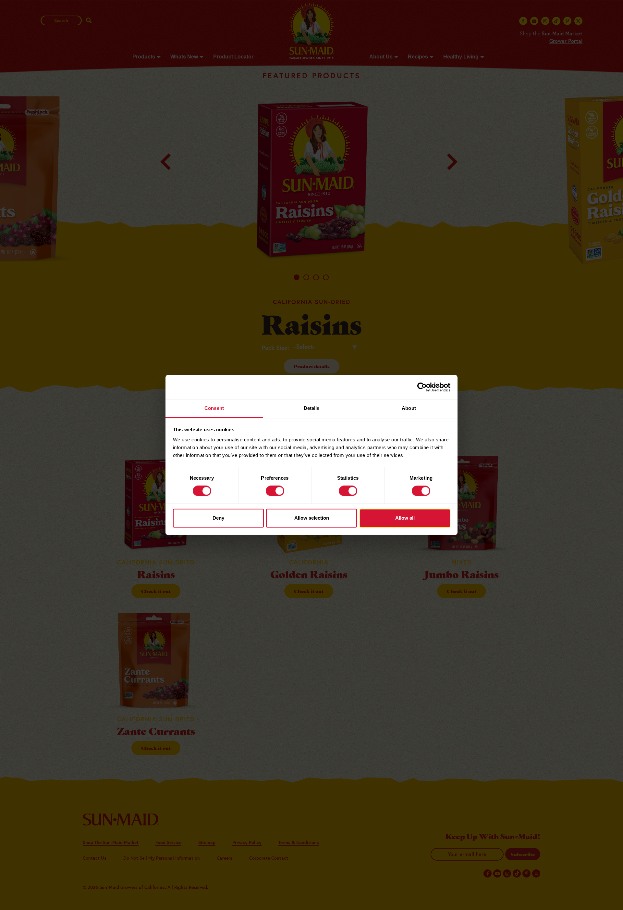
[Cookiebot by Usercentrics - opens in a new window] (422, 387)
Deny (218, 518)
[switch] (275, 491)
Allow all (405, 518)
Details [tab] (312, 408)
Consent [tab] (214, 408)
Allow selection (311, 518)
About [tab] (409, 408)
